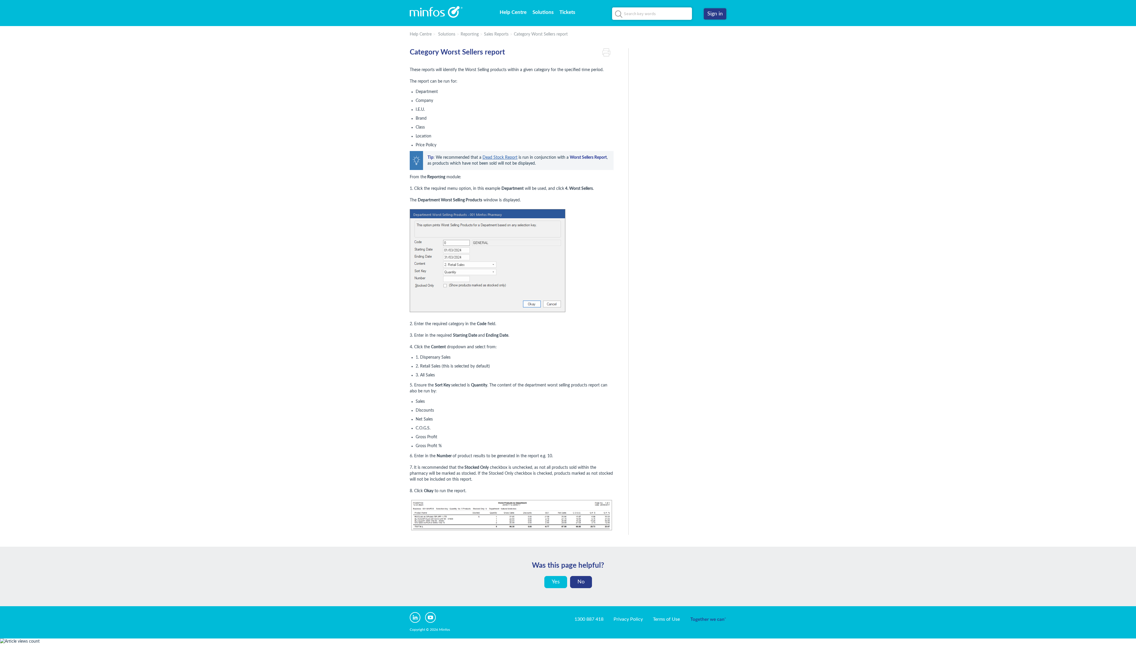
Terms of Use (666, 619)
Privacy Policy (628, 619)
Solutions (543, 12)
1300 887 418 (589, 619)
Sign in (715, 14)
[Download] (557, 251)
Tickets (567, 12)
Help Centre (513, 12)
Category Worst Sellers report (541, 34)
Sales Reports (496, 34)
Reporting (470, 34)
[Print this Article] (608, 52)
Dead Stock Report (500, 157)
